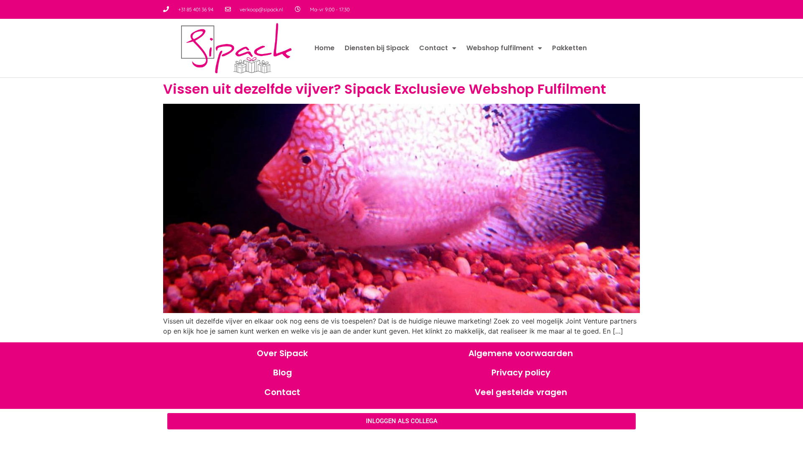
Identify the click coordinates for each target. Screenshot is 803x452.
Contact (433, 48)
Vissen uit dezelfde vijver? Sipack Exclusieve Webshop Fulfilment (384, 89)
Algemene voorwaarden (520, 353)
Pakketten (569, 48)
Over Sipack (282, 353)
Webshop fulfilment (500, 48)
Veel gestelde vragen (521, 392)
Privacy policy (520, 372)
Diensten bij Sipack (377, 48)
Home (325, 48)
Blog (282, 372)
